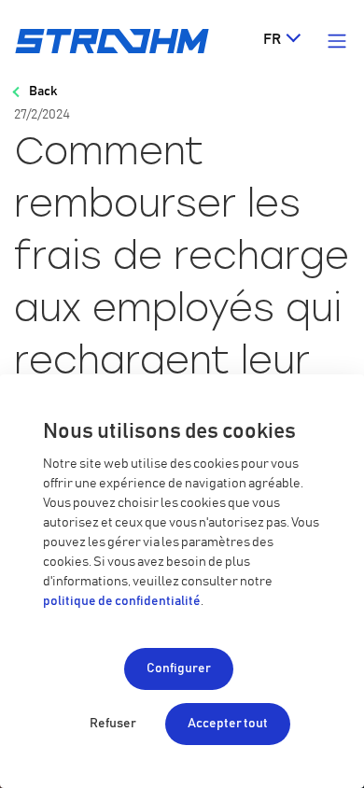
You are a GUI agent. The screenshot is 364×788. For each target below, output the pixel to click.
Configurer (179, 668)
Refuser (113, 723)
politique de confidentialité (122, 601)
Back (43, 91)
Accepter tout (228, 723)
